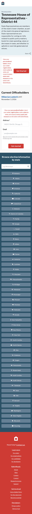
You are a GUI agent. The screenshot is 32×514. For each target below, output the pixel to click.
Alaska (16, 178)
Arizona (16, 183)
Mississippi (16, 294)
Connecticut (16, 204)
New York (16, 335)
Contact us (20, 445)
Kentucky (16, 259)
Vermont (16, 400)
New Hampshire (16, 320)
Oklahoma (16, 355)
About (16, 470)
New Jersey (16, 325)
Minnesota (16, 289)
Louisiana (16, 264)
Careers (16, 475)
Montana (16, 304)
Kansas (16, 254)
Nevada (16, 315)
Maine (16, 269)
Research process (16, 481)
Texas (16, 390)
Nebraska (16, 310)
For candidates (16, 459)
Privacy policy (16, 506)
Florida (16, 219)
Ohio (16, 350)
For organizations (16, 456)
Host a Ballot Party (16, 492)
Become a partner (16, 497)
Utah (16, 395)
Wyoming (16, 426)
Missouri (16, 299)
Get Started (21, 71)
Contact (16, 478)
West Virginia (16, 416)
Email (5, 129)
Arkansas (16, 188)
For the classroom (16, 495)
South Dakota (16, 380)
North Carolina (16, 340)
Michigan (16, 284)
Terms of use (16, 508)
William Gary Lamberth (9, 97)
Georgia (16, 224)
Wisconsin (16, 421)
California (16, 193)
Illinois (16, 239)
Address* (6, 120)
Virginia (16, 405)
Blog (16, 472)
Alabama (16, 173)
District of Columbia (16, 214)
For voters (16, 453)
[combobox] (16, 124)
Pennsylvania (16, 365)
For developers (16, 461)
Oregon (16, 360)
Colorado (16, 198)
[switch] (28, 53)
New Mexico (16, 330)
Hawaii (16, 229)
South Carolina (16, 375)
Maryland (16, 274)
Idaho (16, 234)
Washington (16, 411)
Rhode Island (16, 370)
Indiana (16, 244)
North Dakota (16, 345)
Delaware (16, 209)
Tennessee (16, 385)
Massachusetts (16, 279)
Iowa (16, 249)
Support (16, 484)
